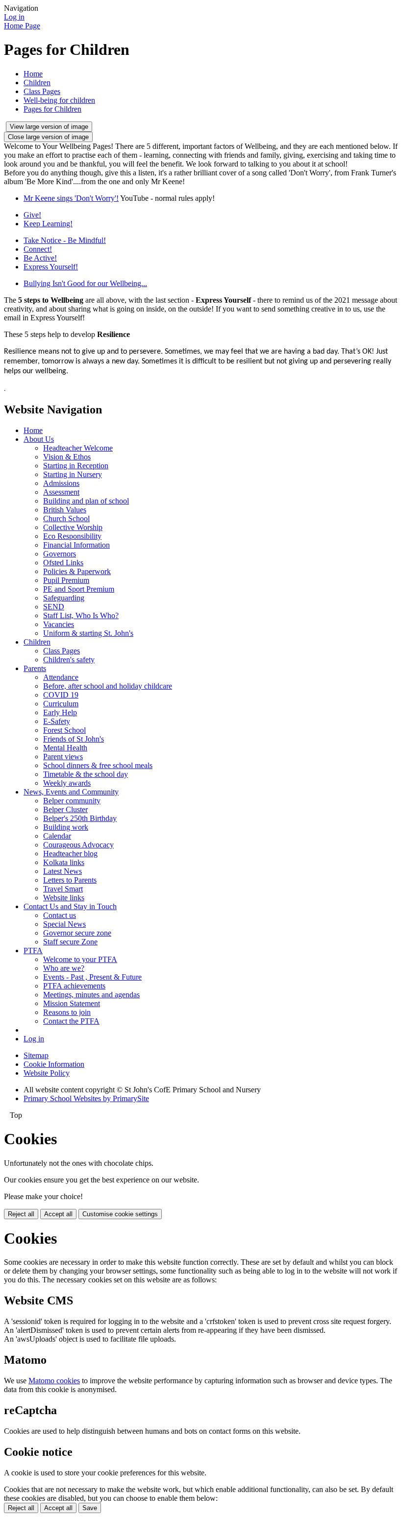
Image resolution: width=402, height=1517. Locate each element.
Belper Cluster (65, 809)
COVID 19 (60, 695)
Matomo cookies (54, 1380)
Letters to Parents (70, 880)
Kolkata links (63, 862)
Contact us (59, 915)
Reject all (21, 1214)
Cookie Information (54, 1064)
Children (37, 82)
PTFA (33, 950)
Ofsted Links (63, 562)
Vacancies (58, 624)
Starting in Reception (75, 465)
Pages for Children (52, 109)
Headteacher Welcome (78, 448)
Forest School (64, 730)
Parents (35, 668)
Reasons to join (67, 1012)
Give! (32, 215)
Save (89, 1508)
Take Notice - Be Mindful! (65, 240)
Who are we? (63, 968)
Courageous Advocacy (78, 845)
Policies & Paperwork (77, 571)
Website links (63, 897)
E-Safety (56, 721)
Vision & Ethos (67, 457)
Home (33, 74)
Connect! (38, 249)
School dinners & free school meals (97, 765)
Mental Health (65, 748)
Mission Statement (71, 1003)
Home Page (22, 26)
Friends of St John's (73, 739)
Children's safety (69, 659)
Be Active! (40, 258)
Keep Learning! (48, 223)
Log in (14, 17)
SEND (53, 606)
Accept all (58, 1214)
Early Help (60, 712)
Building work (65, 827)
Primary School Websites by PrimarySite (86, 1098)
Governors (59, 554)
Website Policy (47, 1073)
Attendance (60, 677)
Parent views (63, 756)
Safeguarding (63, 598)
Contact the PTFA (71, 1021)
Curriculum (60, 703)
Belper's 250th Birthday (80, 818)
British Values (64, 510)
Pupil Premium (66, 580)
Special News (64, 924)
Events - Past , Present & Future (92, 977)
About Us (39, 439)
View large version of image (49, 126)
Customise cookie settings (120, 1214)
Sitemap (36, 1055)
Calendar (57, 836)
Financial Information (76, 545)
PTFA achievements (74, 986)
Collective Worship (72, 527)
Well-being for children (59, 100)
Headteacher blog (70, 853)
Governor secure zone (77, 933)
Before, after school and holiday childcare (107, 686)
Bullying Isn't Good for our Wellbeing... (85, 283)
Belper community (71, 800)
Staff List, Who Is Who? (81, 615)
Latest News (62, 871)
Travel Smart (63, 889)
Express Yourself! (51, 267)
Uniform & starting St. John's (88, 633)
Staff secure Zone (70, 942)
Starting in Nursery (72, 474)
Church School (66, 518)
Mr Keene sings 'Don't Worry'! (71, 198)
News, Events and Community (71, 792)
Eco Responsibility (72, 536)
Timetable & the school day (85, 774)
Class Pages (42, 91)
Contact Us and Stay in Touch (70, 906)
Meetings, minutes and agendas (91, 994)
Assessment (61, 492)
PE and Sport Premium (78, 589)
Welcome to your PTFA (80, 959)
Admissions (61, 483)
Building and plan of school (86, 501)
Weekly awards (67, 783)
